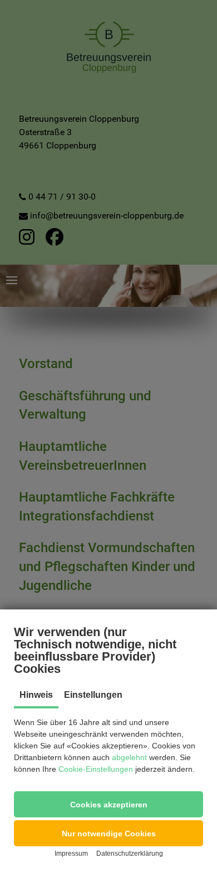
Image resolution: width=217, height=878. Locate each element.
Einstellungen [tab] (93, 695)
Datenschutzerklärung (129, 853)
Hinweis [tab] (36, 695)
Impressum (71, 853)
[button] (108, 804)
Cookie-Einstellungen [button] (95, 769)
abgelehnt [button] (129, 757)
